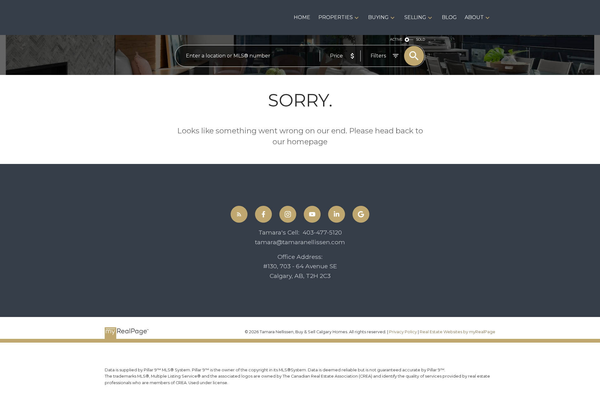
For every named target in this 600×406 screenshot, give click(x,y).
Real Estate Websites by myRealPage (457, 331)
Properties (335, 17)
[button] (239, 214)
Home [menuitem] (302, 17)
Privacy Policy (403, 331)
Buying (378, 17)
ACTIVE (396, 39)
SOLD (420, 39)
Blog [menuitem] (449, 17)
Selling (415, 17)
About (474, 17)
